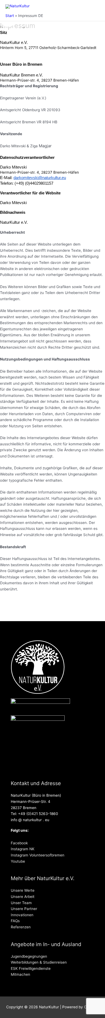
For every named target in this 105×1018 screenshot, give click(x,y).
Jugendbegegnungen (29, 956)
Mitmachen (20, 974)
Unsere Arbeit (22, 896)
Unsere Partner (24, 909)
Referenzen (21, 927)
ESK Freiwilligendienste (31, 968)
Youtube (18, 861)
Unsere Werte (22, 890)
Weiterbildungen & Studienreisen (39, 962)
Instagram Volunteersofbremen (37, 855)
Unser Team (21, 903)
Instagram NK (22, 849)
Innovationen (22, 915)
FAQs (15, 921)
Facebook (19, 843)
